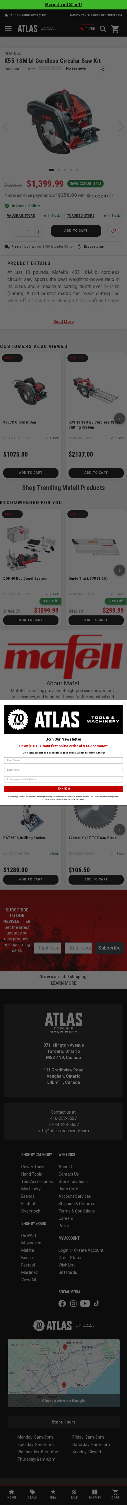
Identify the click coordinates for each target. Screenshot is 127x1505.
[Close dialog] (124, 703)
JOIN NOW (63, 788)
